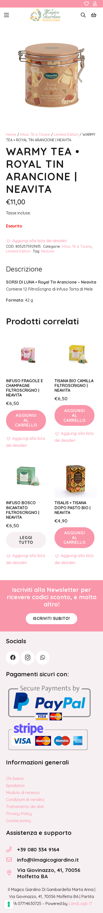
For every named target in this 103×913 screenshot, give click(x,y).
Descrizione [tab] (24, 269)
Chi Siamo (15, 778)
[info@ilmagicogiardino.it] (11, 859)
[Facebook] (13, 658)
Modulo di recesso (23, 792)
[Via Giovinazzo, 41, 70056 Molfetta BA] (11, 873)
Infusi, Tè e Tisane (35, 134)
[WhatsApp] (43, 658)
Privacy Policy (19, 813)
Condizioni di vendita (25, 799)
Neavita (47, 251)
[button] (6, 15)
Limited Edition (66, 134)
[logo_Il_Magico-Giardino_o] (45, 15)
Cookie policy (18, 820)
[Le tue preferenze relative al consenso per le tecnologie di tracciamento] (9, 904)
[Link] (86, 4)
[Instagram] (27, 658)
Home (11, 134)
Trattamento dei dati (25, 806)
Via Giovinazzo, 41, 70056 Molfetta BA (48, 873)
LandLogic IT (80, 903)
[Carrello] (93, 15)
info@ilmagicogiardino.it (48, 859)
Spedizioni (15, 785)
